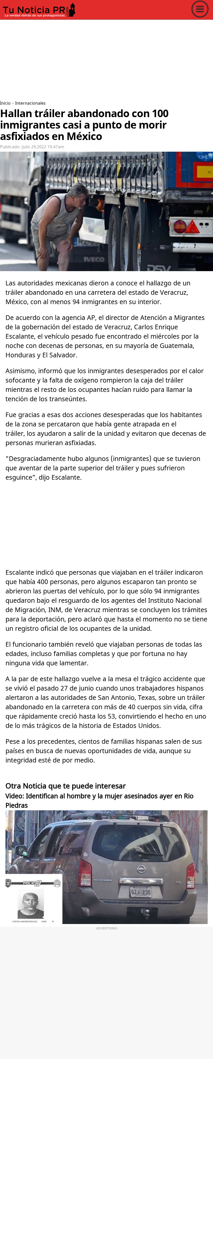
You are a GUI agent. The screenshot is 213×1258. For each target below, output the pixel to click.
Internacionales (30, 103)
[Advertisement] (106, 58)
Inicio (5, 103)
